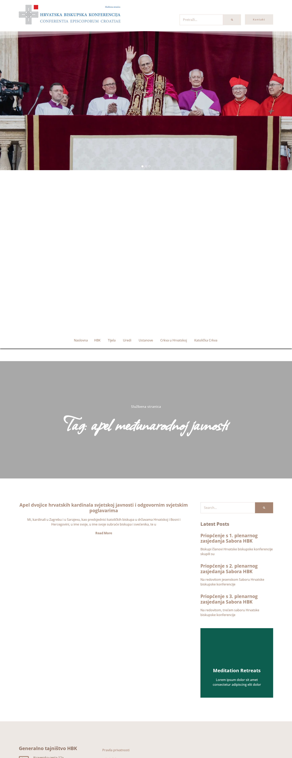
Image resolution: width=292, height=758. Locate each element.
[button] (142, 166)
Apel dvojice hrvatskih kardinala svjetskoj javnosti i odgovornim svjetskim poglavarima (103, 508)
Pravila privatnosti (116, 750)
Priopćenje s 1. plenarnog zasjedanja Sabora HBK (229, 538)
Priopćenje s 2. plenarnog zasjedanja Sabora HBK (229, 569)
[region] (146, 100)
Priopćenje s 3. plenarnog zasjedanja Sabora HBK (229, 599)
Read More (103, 533)
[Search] (232, 19)
